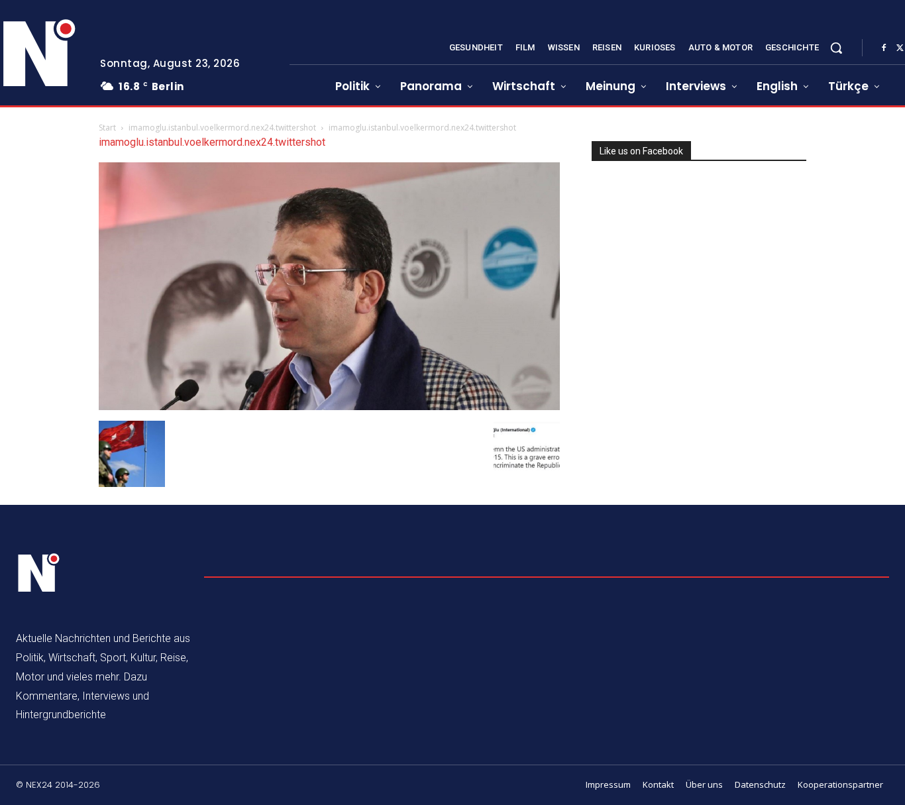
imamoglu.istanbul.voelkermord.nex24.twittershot (222, 127)
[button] (836, 48)
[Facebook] (884, 48)
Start (107, 127)
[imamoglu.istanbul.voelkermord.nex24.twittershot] (329, 406)
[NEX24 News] (39, 573)
